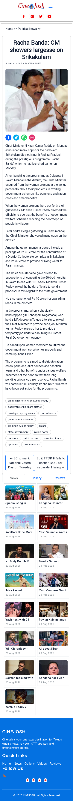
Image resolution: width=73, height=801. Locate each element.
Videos (42, 763)
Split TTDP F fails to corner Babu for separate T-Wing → (50, 462)
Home (9, 29)
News (18, 763)
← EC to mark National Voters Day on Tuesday (19, 462)
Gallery (30, 763)
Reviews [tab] (59, 478)
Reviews (55, 763)
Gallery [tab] (36, 478)
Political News (27, 29)
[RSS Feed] (4, 776)
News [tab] (14, 478)
